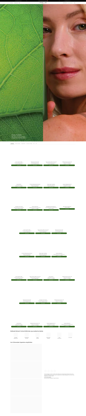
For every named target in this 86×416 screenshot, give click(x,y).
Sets (34, 143)
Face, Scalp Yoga (69, 2)
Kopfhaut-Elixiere (17, 143)
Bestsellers (12, 143)
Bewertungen (65, 2)
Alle (36, 143)
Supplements (23, 143)
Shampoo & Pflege (29, 143)
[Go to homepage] (43, 3)
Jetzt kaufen (19, 165)
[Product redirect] (19, 153)
